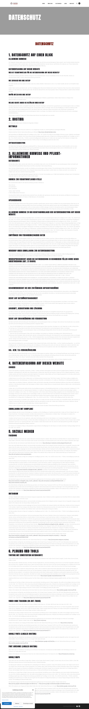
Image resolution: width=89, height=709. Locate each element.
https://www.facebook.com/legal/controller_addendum (29, 469)
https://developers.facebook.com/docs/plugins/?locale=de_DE (57, 443)
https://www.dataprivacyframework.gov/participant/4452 (37, 490)
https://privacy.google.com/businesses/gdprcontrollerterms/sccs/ (54, 683)
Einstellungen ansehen (28, 703)
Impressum (21, 706)
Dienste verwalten (5, 699)
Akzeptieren (6, 703)
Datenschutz (16, 706)
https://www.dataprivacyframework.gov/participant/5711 (37, 630)
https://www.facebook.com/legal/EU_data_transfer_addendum (23, 480)
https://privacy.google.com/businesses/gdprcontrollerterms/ (23, 683)
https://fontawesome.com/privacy (66, 653)
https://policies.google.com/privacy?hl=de (66, 590)
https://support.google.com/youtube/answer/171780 (53, 575)
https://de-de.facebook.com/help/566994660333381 (51, 480)
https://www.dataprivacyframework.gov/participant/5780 (37, 597)
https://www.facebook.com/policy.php (18, 482)
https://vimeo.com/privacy (40, 620)
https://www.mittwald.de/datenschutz (47, 132)
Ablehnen (17, 703)
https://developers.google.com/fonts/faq (44, 641)
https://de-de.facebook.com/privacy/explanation (20, 454)
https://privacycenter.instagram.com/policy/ (49, 535)
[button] (33, 690)
